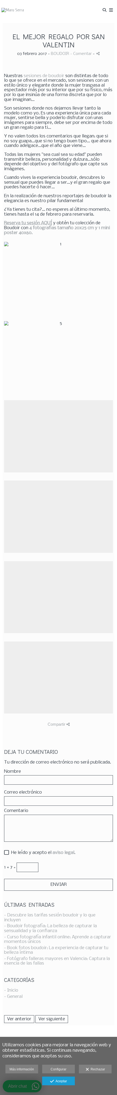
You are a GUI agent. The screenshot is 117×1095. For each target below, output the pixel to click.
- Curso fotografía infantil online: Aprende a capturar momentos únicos (57, 940)
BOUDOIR (60, 54)
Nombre (12, 771)
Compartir (57, 724)
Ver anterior (19, 1019)
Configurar (58, 1069)
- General (13, 996)
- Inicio (11, 990)
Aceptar (60, 1081)
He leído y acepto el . (42, 852)
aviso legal (63, 852)
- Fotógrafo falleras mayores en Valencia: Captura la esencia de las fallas (57, 961)
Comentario (16, 810)
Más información (22, 1069)
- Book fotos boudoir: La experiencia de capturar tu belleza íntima (56, 950)
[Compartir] (98, 53)
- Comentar (81, 54)
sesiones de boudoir (44, 75)
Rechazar (97, 1069)
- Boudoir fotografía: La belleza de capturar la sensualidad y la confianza (50, 928)
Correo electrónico (23, 792)
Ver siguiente (51, 1019)
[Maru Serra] (12, 10)
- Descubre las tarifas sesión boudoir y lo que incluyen (50, 918)
